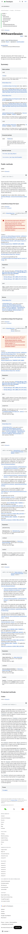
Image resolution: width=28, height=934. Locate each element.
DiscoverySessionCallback (17, 451)
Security (2, 820)
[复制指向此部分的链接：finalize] (6, 697)
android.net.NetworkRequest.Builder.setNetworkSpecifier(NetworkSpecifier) (12, 305)
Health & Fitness (4, 838)
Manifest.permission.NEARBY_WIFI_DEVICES (12, 506)
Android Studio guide (5, 881)
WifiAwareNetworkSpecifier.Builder (18, 89)
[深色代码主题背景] (26, 175)
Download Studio (4, 887)
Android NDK (3, 889)
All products (3, 917)
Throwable (4, 790)
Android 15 (3, 867)
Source (2, 822)
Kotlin (21, 36)
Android (2, 816)
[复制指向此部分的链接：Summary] (9, 64)
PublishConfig (10, 113)
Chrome (2, 911)
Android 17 (3, 863)
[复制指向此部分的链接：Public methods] (14, 164)
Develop (11, 10)
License (7, 922)
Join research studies (5, 901)
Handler (14, 114)
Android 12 (3, 873)
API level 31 (9, 208)
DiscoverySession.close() (8, 497)
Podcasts (3, 828)
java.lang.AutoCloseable (15, 157)
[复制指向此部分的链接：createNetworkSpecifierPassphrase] (23, 319)
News (2, 824)
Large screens (4, 849)
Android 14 (3, 869)
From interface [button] (12, 157)
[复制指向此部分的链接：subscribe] (8, 564)
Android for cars (4, 855)
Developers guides (5, 883)
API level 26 (7, 30)
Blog (2, 826)
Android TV (3, 857)
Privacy (2, 842)
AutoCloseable (20, 41)
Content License (14, 800)
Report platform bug (5, 894)
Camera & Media (4, 840)
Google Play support (5, 899)
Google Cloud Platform (6, 915)
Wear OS (3, 851)
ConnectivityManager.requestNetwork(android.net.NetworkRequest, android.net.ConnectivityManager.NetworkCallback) (13, 309)
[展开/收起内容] (6, 13)
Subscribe (17, 927)
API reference (5, 6)
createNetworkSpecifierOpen (9, 86)
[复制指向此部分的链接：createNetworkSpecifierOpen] (20, 204)
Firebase (3, 913)
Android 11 (3, 875)
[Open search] (20, 1)
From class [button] (9, 153)
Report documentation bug (6, 897)
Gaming (2, 833)
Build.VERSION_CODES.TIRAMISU (15, 502)
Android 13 (3, 871)
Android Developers (5, 10)
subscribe (4, 124)
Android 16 (3, 865)
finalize (9, 138)
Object (7, 41)
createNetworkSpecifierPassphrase (11, 98)
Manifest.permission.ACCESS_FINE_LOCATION (12, 513)
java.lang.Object (4, 45)
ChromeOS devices (5, 853)
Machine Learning (4, 835)
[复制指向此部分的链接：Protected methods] (17, 692)
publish (4, 113)
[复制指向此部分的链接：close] (5, 169)
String (3, 100)
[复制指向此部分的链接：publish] (6, 442)
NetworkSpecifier (6, 82)
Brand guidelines (13, 922)
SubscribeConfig (12, 124)
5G (1, 844)
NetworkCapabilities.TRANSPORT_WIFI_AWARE (12, 244)
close (3, 75)
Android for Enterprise (5, 818)
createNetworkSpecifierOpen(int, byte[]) (13, 411)
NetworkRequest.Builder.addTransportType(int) (13, 240)
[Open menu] (2, 1)
